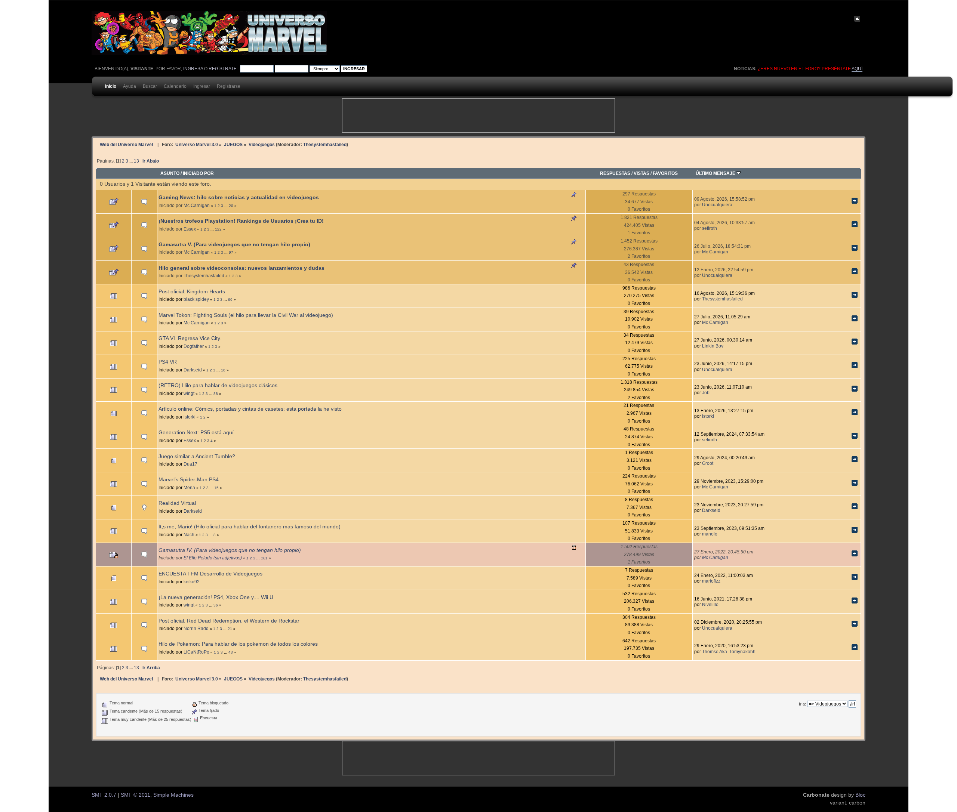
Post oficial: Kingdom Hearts (192, 291)
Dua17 (190, 463)
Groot (707, 463)
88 (215, 394)
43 (230, 652)
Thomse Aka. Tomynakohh (729, 651)
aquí (857, 68)
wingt (189, 393)
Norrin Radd (196, 628)
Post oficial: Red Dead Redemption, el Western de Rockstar (229, 621)
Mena (189, 487)
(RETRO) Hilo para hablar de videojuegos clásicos (218, 385)
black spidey (196, 299)
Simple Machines (173, 795)
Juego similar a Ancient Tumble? (197, 456)
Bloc (860, 795)
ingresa (193, 68)
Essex (190, 228)
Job (706, 392)
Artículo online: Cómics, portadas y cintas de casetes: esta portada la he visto (250, 409)
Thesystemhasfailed (325, 144)
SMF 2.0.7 (104, 795)
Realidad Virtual (177, 503)
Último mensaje (716, 173)
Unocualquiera (717, 204)
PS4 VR (168, 362)
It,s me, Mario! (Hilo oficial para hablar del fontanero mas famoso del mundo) (250, 527)
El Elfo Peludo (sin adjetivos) (213, 557)
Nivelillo (710, 604)
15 (216, 488)
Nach (189, 534)
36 (215, 605)
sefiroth (709, 228)
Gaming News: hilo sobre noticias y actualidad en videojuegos (239, 197)
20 (231, 206)
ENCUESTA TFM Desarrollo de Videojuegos (210, 574)
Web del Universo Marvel (126, 144)
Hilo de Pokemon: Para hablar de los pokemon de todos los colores (238, 644)
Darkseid (193, 369)
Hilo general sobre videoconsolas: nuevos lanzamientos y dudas (241, 268)
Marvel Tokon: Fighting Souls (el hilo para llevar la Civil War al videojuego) (246, 315)
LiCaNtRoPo (196, 651)
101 (264, 558)
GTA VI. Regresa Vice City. (190, 338)
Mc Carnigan (197, 205)
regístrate (223, 68)
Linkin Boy (712, 345)
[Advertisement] (478, 115)
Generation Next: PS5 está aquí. (197, 432)
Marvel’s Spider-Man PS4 (189, 479)
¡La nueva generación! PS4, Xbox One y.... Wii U (216, 597)
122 (218, 229)
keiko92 (192, 581)
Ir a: (802, 704)
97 (231, 252)
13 (136, 161)
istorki (190, 416)
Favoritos (665, 173)
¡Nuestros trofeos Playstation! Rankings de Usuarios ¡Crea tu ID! (241, 221)
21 (230, 629)
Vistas (641, 173)
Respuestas (615, 173)
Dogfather (194, 346)
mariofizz (711, 580)
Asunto (169, 173)
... (131, 161)
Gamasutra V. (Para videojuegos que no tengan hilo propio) (234, 244)
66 (230, 299)
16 (223, 370)
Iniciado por (198, 173)
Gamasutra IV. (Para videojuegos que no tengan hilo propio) (230, 550)
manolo (709, 533)
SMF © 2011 (135, 795)
